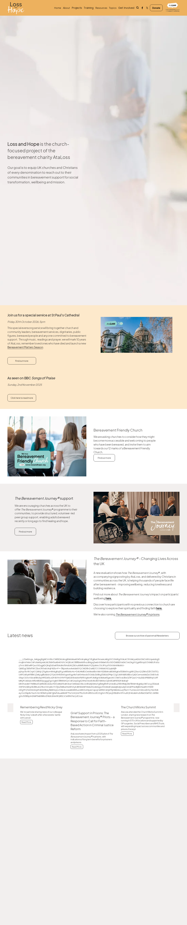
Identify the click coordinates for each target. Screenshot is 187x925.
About (66, 7)
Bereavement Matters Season (25, 347)
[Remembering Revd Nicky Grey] (43, 701)
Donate (156, 7)
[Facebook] (142, 7)
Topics (112, 7)
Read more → (43, 723)
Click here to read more (22, 398)
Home (57, 7)
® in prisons (138, 614)
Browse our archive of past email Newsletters (147, 635)
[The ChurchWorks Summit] (144, 701)
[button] (10, 707)
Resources (101, 7)
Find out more (21, 360)
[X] (147, 7)
